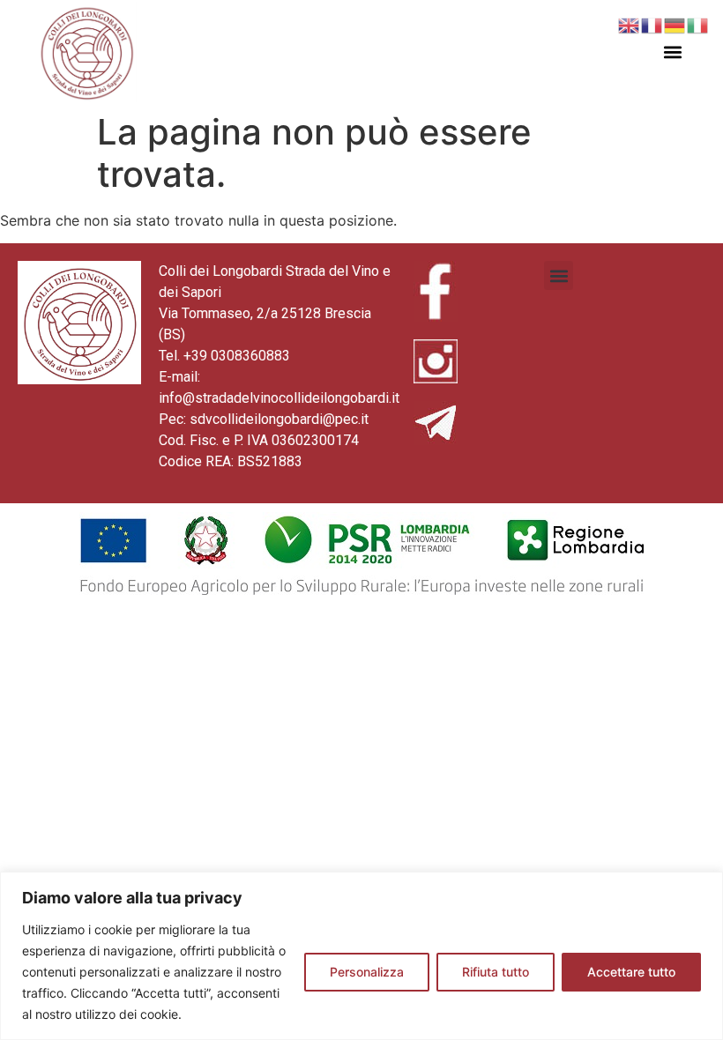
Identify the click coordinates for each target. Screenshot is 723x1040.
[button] (672, 52)
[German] (675, 24)
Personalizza (367, 971)
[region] (361, 956)
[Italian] (698, 24)
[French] (652, 24)
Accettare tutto (631, 971)
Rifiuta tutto (495, 971)
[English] (629, 24)
